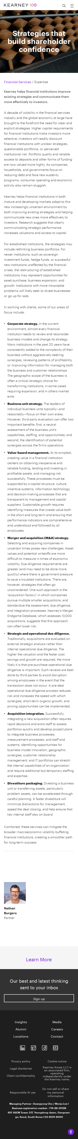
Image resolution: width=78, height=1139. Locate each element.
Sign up (39, 998)
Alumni (20, 1029)
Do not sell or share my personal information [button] (55, 1092)
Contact (57, 1036)
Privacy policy (20, 1061)
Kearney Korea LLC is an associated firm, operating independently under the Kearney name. (57, 1073)
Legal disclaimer (21, 1068)
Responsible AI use (22, 1092)
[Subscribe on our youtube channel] (55, 1047)
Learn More (39, 959)
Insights (21, 1021)
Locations (20, 1036)
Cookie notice (57, 1061)
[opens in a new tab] (22, 1047)
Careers (57, 1029)
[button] (21, 901)
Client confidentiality (21, 1075)
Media (57, 1021)
